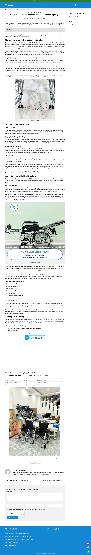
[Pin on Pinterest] (37, 463)
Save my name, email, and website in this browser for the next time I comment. (27, 509)
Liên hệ (72, 5)
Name (8, 503)
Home (7, 9)
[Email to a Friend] (35, 463)
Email (27, 503)
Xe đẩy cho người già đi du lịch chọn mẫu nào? (18, 480)
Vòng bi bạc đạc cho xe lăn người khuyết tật (52, 480)
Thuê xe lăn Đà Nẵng (41, 18)
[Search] (75, 5)
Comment (9, 491)
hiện (12, 29)
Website (47, 503)
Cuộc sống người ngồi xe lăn (56, 5)
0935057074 (15, 330)
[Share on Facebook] (30, 463)
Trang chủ (17, 5)
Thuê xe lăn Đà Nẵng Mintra (11, 536)
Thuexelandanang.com (11, 545)
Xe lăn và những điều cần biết (40, 5)
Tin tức (67, 5)
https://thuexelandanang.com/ (25, 333)
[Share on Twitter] (32, 463)
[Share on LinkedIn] (40, 463)
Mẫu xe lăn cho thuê (27, 5)
